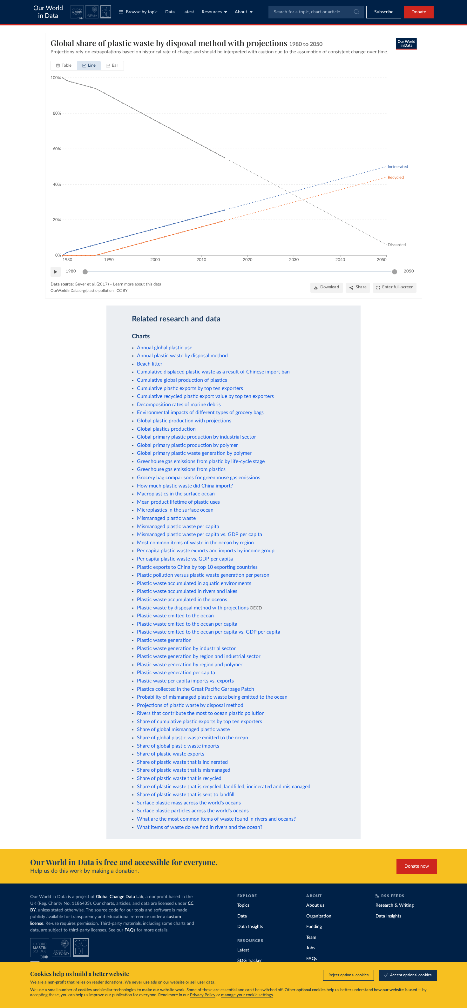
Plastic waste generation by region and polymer (189, 664)
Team (311, 937)
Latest (188, 12)
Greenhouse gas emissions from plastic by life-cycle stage (201, 461)
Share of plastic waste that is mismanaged (183, 770)
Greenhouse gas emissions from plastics (181, 469)
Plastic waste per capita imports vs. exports (185, 680)
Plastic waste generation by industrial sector (186, 648)
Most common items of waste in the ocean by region (195, 542)
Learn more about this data (137, 284)
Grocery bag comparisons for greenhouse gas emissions (198, 477)
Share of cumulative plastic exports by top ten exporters (199, 721)
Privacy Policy (202, 995)
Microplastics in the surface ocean (175, 510)
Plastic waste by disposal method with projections (193, 607)
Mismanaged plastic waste (166, 518)
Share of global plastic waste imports (178, 746)
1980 (71, 271)
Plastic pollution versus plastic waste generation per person (203, 575)
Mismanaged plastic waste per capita (178, 526)
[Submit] (356, 12)
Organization (318, 916)
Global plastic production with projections (184, 420)
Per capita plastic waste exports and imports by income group (205, 550)
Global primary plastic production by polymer (187, 445)
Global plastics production (166, 429)
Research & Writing (395, 905)
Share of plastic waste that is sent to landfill (185, 794)
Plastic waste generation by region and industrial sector (199, 656)
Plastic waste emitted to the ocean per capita (187, 624)
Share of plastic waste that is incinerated (182, 762)
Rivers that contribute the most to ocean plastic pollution (201, 713)
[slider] (85, 271)
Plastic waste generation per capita (176, 672)
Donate (418, 12)
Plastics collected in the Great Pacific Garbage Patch (195, 689)
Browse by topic (142, 12)
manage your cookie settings (247, 995)
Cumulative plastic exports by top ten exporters (190, 388)
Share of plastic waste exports (170, 753)
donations (114, 982)
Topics (243, 905)
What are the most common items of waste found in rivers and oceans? (216, 819)
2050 (409, 271)
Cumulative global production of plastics (182, 380)
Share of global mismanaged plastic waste (183, 729)
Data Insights (250, 926)
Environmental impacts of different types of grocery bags (200, 412)
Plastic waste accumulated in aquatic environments (194, 583)
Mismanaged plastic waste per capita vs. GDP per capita (199, 534)
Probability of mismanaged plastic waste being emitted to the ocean (212, 697)
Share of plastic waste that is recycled (179, 778)
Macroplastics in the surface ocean (176, 493)
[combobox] (316, 12)
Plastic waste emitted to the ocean (175, 615)
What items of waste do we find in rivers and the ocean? (199, 827)
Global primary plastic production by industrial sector (196, 437)
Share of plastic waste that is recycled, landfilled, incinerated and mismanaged (223, 786)
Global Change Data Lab (119, 897)
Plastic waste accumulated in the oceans (182, 599)
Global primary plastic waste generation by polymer (194, 453)
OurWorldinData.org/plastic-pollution (82, 290)
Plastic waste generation (164, 640)
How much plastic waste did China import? (185, 485)
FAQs (130, 930)
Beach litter (149, 363)
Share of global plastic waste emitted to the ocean (192, 737)
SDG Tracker (249, 960)
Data (170, 12)
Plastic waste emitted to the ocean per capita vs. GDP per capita (208, 632)
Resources (212, 12)
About (241, 12)
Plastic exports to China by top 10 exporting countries (197, 567)
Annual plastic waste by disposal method (182, 355)
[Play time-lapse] (56, 272)
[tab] (64, 65)
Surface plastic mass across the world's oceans (189, 802)
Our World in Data (48, 12)
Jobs (310, 948)
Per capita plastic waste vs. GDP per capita (185, 558)
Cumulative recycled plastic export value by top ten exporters (205, 396)
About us (315, 905)
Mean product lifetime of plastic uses (178, 502)
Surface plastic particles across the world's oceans (193, 810)
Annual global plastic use (164, 347)
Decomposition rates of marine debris (179, 404)
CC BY (122, 290)
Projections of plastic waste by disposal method (190, 705)
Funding (314, 926)
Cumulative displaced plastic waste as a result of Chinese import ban (213, 371)
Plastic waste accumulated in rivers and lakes (187, 591)
